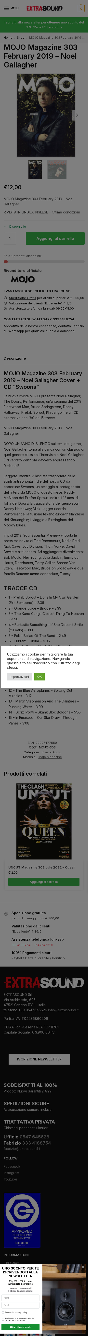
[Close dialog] (83, 1267)
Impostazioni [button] (19, 677)
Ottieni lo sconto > (20, 1327)
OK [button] (39, 677)
